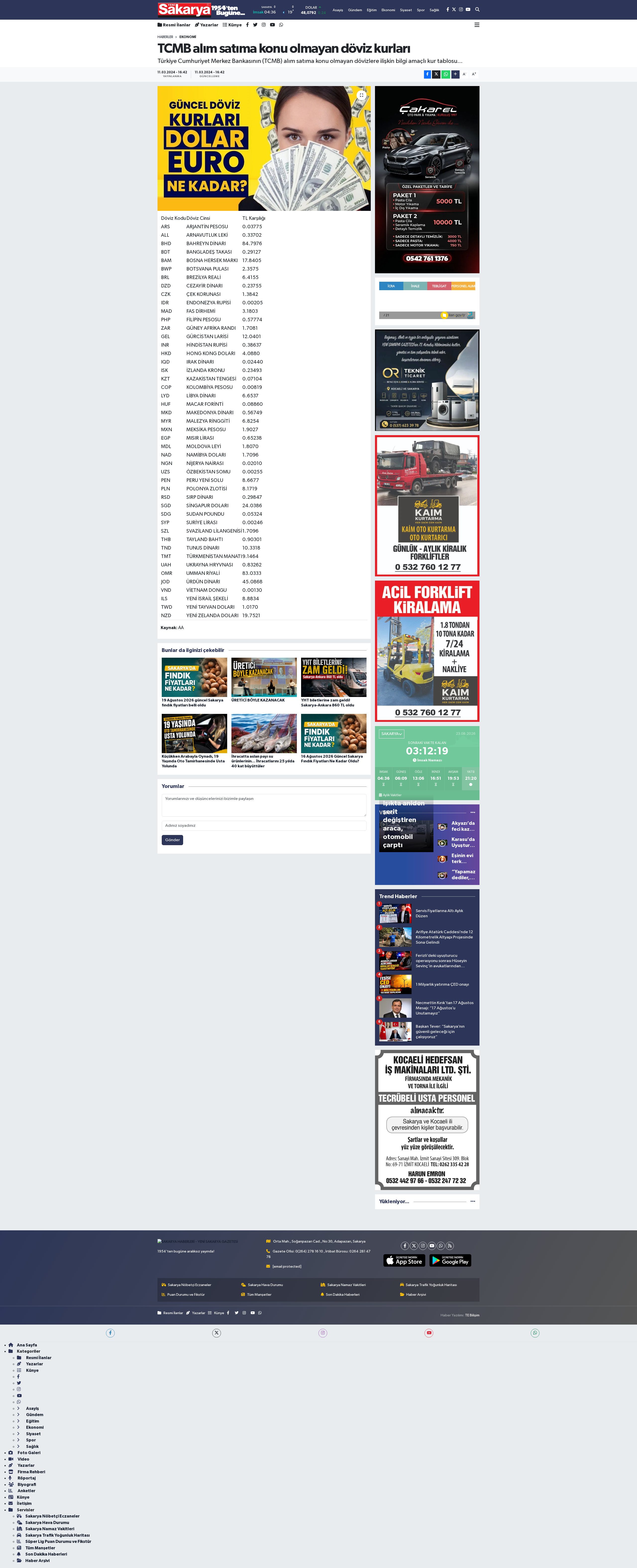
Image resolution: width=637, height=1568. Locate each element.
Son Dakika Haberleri (343, 1294)
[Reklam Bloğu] (427, 179)
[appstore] (404, 1260)
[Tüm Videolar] (473, 813)
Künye (235, 25)
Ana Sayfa (27, 1345)
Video (23, 1459)
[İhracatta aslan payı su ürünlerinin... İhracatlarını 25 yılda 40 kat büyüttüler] (264, 733)
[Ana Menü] (477, 25)
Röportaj (26, 1478)
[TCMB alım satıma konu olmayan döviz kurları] (264, 148)
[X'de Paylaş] (436, 74)
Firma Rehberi (31, 1472)
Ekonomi (34, 1427)
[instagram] (322, 1333)
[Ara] (477, 10)
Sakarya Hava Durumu (265, 1285)
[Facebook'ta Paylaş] (427, 74)
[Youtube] (432, 1246)
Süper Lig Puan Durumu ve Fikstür (58, 1541)
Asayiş (32, 1408)
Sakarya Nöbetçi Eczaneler (189, 1285)
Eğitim (32, 1421)
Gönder (172, 840)
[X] (414, 1246)
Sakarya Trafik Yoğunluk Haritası (431, 1285)
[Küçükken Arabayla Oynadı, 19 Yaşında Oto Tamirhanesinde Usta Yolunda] (194, 733)
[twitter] (216, 1333)
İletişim (24, 1503)
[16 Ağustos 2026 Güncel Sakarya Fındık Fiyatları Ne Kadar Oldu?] (334, 733)
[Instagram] (423, 1246)
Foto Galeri (28, 1453)
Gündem (34, 1415)
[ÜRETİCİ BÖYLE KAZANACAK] (264, 677)
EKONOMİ (187, 37)
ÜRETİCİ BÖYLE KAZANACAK (258, 700)
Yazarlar (209, 25)
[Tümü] (473, 1201)
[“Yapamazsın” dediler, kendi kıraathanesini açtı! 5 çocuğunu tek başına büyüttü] (442, 875)
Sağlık (32, 1446)
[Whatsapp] (441, 1246)
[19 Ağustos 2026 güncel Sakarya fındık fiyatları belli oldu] (194, 677)
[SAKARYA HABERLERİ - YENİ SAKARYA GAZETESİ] (202, 10)
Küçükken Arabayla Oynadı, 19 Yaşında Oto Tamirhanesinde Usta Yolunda (193, 761)
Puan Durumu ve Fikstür (186, 1294)
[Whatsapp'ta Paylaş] (445, 74)
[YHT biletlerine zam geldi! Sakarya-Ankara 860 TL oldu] (334, 677)
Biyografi (26, 1484)
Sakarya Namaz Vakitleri (346, 1285)
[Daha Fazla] (455, 74)
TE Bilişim (472, 1315)
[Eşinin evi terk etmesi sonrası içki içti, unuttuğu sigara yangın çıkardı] (442, 858)
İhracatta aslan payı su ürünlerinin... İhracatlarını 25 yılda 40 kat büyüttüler (262, 761)
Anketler (26, 1491)
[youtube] (429, 1333)
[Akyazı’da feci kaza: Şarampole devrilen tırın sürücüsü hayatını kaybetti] (442, 826)
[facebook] (110, 1333)
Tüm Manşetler (259, 1294)
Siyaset (33, 1434)
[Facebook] (405, 1246)
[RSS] (450, 1246)
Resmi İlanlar (177, 25)
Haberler (165, 37)
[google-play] (450, 1260)
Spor (30, 1440)
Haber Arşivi (416, 1294)
